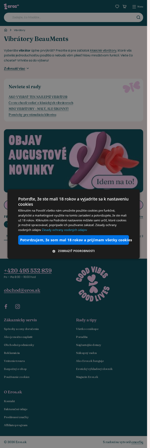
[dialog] (73, 224)
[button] (73, 251)
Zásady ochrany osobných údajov (64, 230)
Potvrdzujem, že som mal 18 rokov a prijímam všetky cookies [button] (74, 240)
